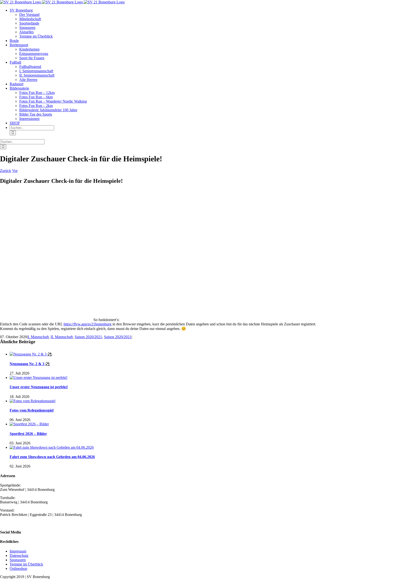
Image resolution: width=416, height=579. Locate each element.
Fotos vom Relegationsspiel (31, 410)
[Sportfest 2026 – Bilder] (29, 424)
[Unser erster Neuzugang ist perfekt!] (38, 377)
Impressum (18, 551)
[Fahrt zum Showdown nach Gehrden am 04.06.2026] (52, 447)
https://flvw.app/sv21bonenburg (87, 324)
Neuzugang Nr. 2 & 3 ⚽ (30, 364)
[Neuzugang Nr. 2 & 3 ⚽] (31, 354)
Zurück (5, 171)
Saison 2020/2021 (88, 337)
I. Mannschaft (38, 337)
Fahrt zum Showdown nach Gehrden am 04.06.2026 (52, 457)
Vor (15, 171)
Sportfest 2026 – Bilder (28, 434)
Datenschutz (19, 555)
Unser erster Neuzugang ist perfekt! (39, 387)
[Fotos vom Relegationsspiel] (32, 401)
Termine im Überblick (26, 564)
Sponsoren (18, 560)
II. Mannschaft (62, 337)
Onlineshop (18, 568)
